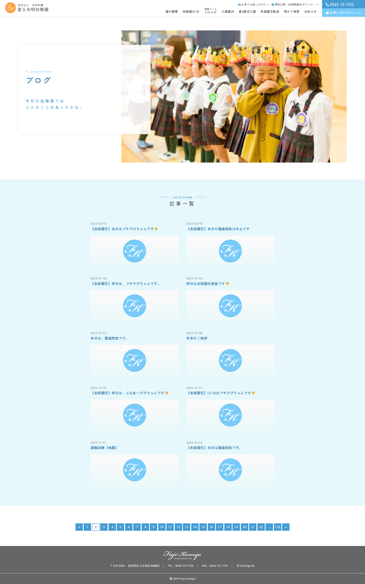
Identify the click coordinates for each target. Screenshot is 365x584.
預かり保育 (292, 11)
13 (186, 527)
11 (170, 527)
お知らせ (310, 11)
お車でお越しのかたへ (255, 4)
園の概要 (172, 11)
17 (219, 527)
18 (228, 527)
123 (277, 527)
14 (195, 527)
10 (162, 527)
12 (178, 527)
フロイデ (210, 10)
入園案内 (227, 11)
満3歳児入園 (247, 11)
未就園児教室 (269, 11)
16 (211, 527)
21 (253, 527)
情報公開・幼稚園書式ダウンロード (297, 4)
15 (203, 527)
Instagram (247, 565)
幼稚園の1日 (191, 11)
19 (236, 527)
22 (261, 527)
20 (244, 527)
